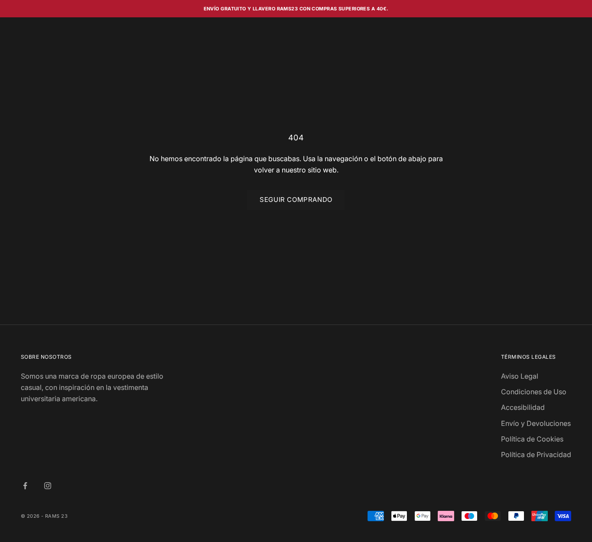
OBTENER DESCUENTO (380, 351)
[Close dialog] (454, 200)
